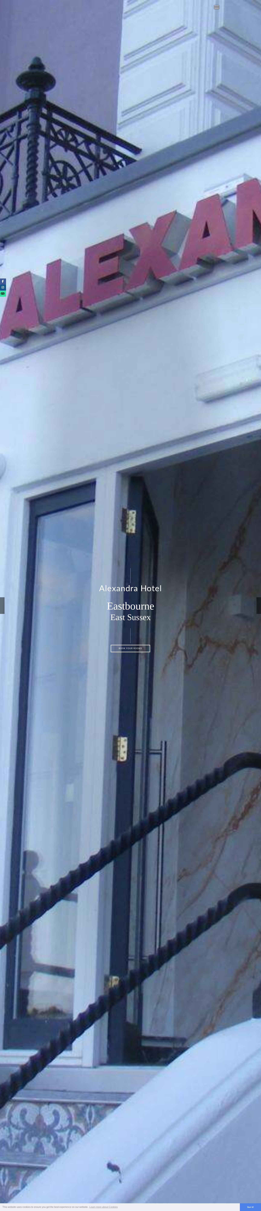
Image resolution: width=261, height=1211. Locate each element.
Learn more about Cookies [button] (103, 1207)
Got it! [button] (250, 1207)
